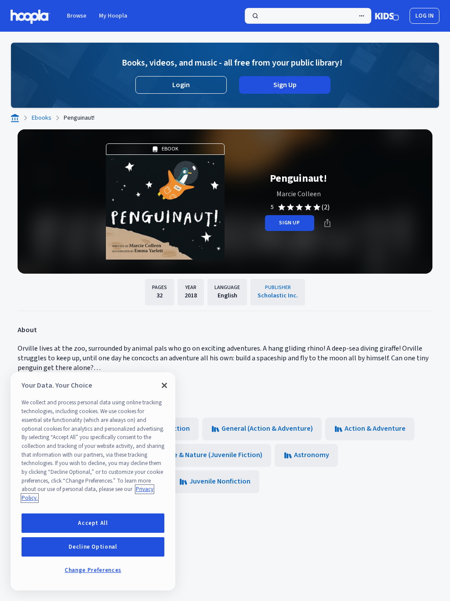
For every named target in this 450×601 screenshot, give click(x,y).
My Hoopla (113, 15)
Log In (424, 15)
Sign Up (285, 85)
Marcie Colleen (298, 194)
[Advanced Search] (361, 15)
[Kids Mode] (387, 16)
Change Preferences (93, 570)
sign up (289, 223)
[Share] (327, 223)
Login (181, 85)
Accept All (93, 523)
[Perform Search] (308, 16)
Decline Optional (93, 547)
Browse (77, 15)
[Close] (164, 385)
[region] (93, 481)
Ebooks (41, 118)
